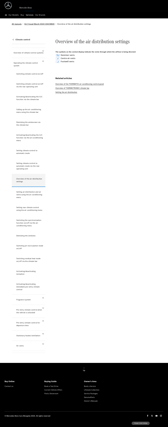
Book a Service (90, 386)
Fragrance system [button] (23, 299)
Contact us (9, 386)
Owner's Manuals (91, 401)
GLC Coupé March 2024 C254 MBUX (39, 24)
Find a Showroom (51, 393)
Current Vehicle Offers (53, 390)
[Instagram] (161, 415)
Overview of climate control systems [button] (28, 53)
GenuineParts (89, 397)
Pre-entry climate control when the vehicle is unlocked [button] (29, 311)
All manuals (17, 24)
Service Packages (91, 393)
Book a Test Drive (51, 386)
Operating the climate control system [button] (26, 64)
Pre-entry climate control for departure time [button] (28, 324)
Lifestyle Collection (91, 390)
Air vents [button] (20, 346)
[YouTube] (156, 415)
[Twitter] (152, 415)
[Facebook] (147, 415)
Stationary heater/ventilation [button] (28, 335)
